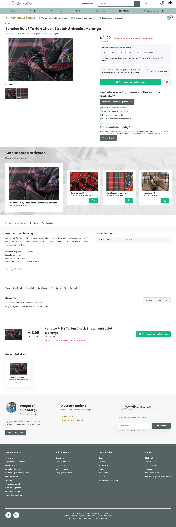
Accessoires (56, 11)
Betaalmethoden (12, 469)
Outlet (79, 11)
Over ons (9, 458)
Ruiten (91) (30, 288)
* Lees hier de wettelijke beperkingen (130, 431)
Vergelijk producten (64, 473)
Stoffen (33, 11)
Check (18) (17, 288)
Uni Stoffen (100, 11)
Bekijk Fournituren (159, 72)
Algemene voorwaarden (15, 461)
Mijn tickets (60, 465)
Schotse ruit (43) (45, 288)
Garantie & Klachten (13, 495)
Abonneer (161, 426)
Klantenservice (87, 4)
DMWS (96, 513)
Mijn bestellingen (63, 461)
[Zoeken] (137, 4)
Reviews (34, 223)
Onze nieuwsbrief (12, 484)
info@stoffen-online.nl (71, 420)
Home (7, 23)
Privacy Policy (11, 465)
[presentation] (6, 61)
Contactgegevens (13, 487)
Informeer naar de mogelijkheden (117, 102)
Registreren (60, 458)
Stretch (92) (61, 288)
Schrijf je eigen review (158, 300)
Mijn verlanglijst (62, 469)
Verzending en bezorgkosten (17, 473)
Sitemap (8, 480)
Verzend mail (108, 138)
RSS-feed (104, 513)
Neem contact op (16, 432)
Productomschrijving (15, 223)
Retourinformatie (12, 491)
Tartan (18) (74, 288)
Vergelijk (55, 33)
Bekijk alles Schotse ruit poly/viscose (32, 33)
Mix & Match (124, 11)
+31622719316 (66, 416)
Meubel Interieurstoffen (154, 11)
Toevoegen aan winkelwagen (132, 82)
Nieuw (13, 11)
